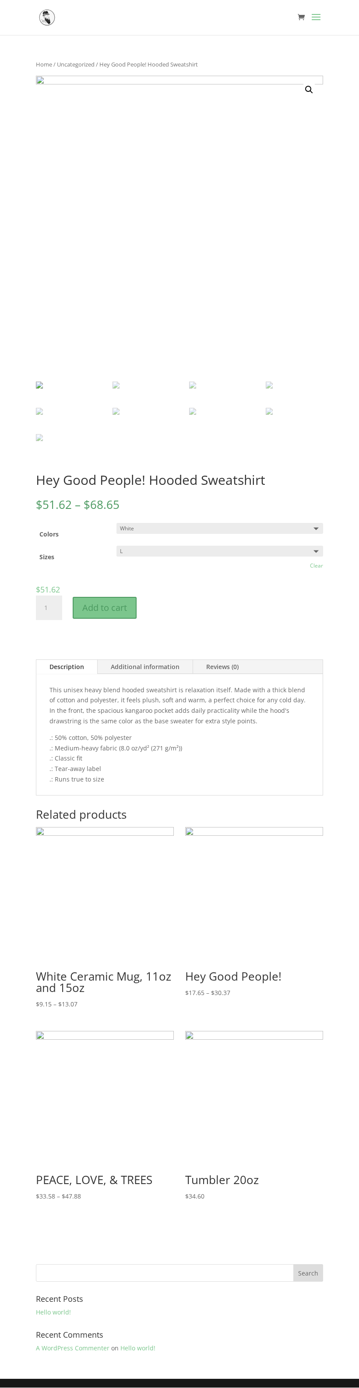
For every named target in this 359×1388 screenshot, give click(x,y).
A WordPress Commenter (72, 1348)
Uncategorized (76, 64)
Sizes (46, 557)
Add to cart (104, 607)
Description (66, 666)
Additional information (145, 666)
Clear (316, 565)
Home (44, 64)
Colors (49, 534)
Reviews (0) (222, 666)
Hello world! (53, 1312)
